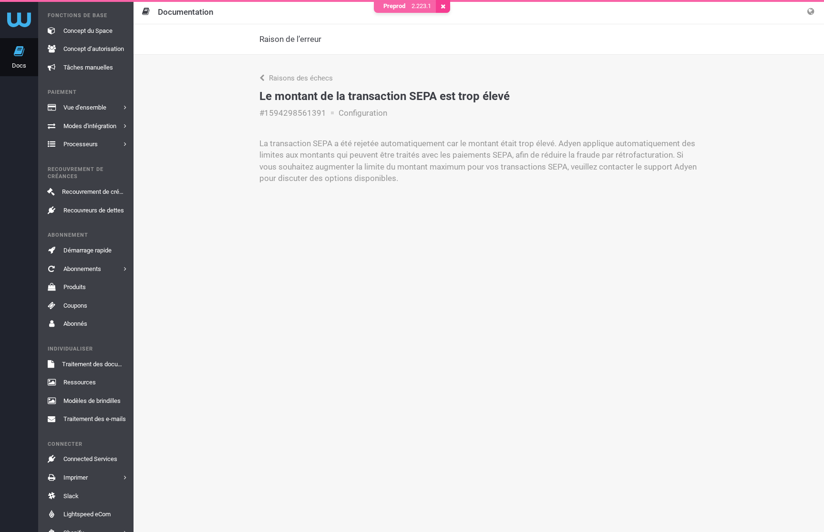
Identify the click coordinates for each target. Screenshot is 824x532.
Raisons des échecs (300, 78)
